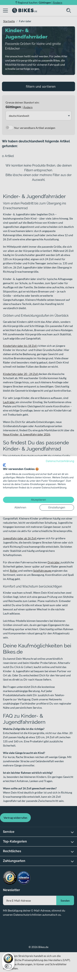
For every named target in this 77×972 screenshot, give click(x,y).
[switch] (8, 966)
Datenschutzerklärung (60, 461)
